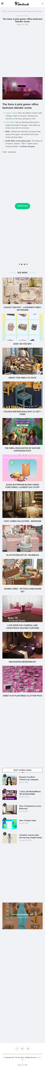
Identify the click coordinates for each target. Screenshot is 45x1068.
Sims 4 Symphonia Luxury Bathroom (30, 807)
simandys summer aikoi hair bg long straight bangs (30, 836)
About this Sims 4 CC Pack (22, 378)
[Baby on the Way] (22, 327)
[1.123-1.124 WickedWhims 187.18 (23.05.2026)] (9, 795)
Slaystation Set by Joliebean (22, 555)
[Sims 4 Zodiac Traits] (9, 824)
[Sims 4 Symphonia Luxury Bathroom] (9, 809)
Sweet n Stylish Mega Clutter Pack (22, 696)
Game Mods (9, 122)
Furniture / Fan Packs (22, 15)
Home (4, 11)
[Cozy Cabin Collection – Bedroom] (22, 504)
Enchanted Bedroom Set (22, 662)
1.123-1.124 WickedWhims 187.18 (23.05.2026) (30, 792)
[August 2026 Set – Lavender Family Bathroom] (22, 290)
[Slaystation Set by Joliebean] (22, 538)
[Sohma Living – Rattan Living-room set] (22, 572)
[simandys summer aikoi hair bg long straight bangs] (9, 838)
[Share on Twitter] (22, 264)
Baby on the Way (22, 344)
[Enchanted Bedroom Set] (22, 645)
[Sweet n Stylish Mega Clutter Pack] (22, 679)
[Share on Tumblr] (26, 264)
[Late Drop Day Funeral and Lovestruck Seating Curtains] (22, 608)
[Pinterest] (28, 1048)
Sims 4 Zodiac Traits (27, 820)
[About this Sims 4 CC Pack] (22, 361)
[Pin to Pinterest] (24, 264)
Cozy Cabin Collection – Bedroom (22, 521)
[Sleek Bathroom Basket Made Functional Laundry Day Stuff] (22, 468)
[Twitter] (22, 1048)
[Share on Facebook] (19, 264)
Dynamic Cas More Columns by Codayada (28, 778)
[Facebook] (17, 1048)
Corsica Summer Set (22, 914)
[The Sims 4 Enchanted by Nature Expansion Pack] (22, 431)
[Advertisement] (22, 51)
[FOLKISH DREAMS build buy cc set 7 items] (22, 395)
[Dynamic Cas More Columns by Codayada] (9, 780)
